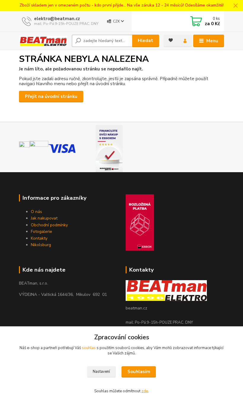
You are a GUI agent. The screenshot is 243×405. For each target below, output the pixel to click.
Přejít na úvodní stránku (51, 96)
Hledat (145, 40)
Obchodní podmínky (49, 225)
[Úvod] (43, 41)
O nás (36, 211)
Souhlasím (138, 372)
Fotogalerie (41, 231)
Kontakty (39, 238)
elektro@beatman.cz (57, 19)
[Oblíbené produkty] (171, 40)
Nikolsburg (41, 245)
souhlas (89, 348)
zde (144, 391)
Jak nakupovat (44, 218)
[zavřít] (235, 6)
